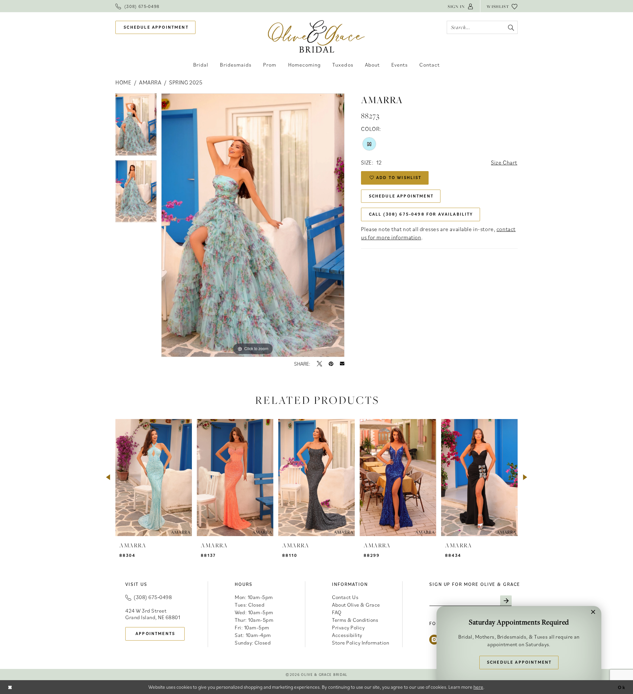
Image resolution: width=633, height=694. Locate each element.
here (478, 687)
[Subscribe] (506, 600)
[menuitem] (137, 6)
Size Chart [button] (504, 162)
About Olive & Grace (356, 604)
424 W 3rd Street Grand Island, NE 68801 (152, 613)
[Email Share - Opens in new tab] (342, 363)
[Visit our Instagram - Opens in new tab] (434, 640)
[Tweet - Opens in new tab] (319, 363)
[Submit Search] (511, 27)
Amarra (150, 82)
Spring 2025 (185, 82)
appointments (155, 633)
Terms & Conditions (355, 620)
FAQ (337, 612)
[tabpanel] (136, 126)
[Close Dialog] (10, 687)
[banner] (316, 36)
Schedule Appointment (401, 196)
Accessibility (347, 635)
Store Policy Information (360, 642)
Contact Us (345, 597)
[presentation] (153, 477)
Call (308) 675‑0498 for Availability (421, 214)
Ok (622, 687)
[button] (460, 6)
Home (123, 82)
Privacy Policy (348, 627)
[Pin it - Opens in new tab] (331, 363)
